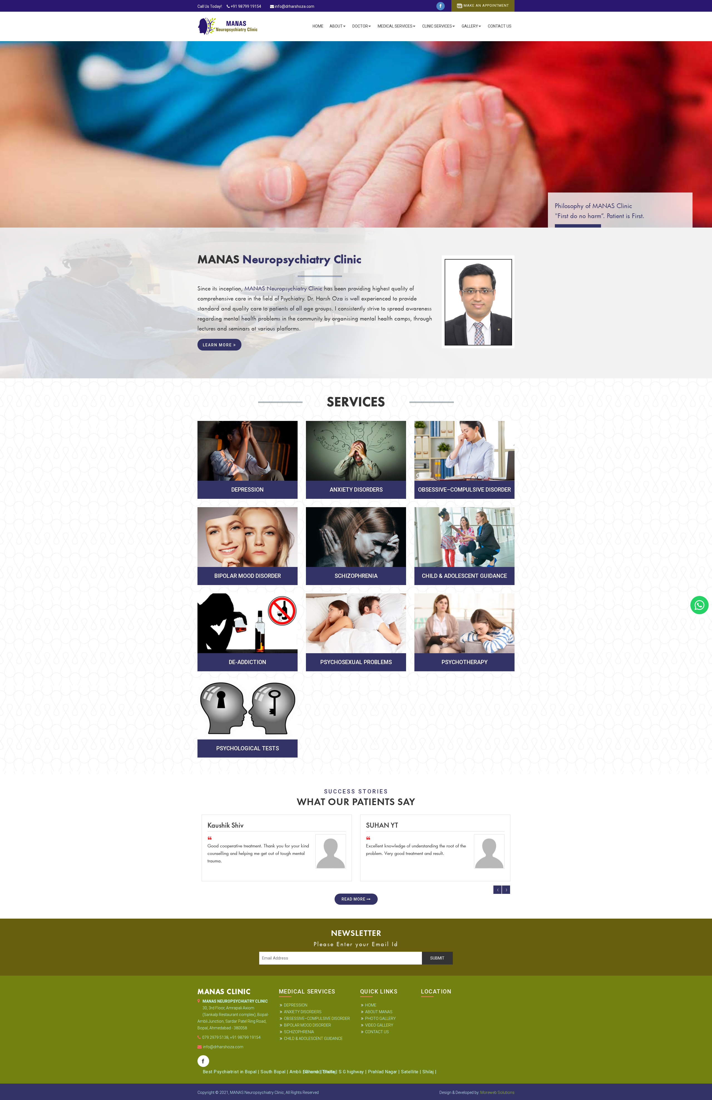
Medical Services (395, 26)
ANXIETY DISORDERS (303, 1012)
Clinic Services (437, 26)
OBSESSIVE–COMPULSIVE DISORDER (317, 1018)
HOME (370, 1005)
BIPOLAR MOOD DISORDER (307, 1025)
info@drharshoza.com (294, 6)
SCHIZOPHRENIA (299, 1032)
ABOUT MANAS (378, 1012)
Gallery (470, 26)
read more (354, 899)
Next (506, 890)
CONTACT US (377, 1032)
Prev (497, 890)
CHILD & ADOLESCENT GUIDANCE (313, 1038)
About (336, 26)
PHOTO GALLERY (380, 1018)
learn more (218, 345)
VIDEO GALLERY (379, 1025)
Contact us (499, 26)
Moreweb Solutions (497, 1092)
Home (318, 26)
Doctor (360, 26)
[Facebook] (440, 6)
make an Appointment (486, 5)
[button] (13, 135)
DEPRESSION (295, 1005)
